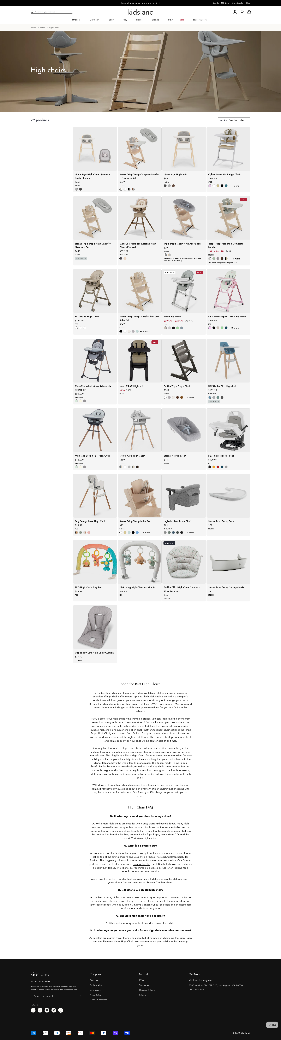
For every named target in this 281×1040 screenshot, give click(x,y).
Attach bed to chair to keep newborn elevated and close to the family (182, 260)
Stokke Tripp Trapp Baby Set (134, 521)
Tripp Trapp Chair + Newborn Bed (182, 243)
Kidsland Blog (96, 985)
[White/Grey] (165, 254)
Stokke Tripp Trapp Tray (221, 521)
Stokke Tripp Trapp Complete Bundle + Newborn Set (139, 175)
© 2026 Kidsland (241, 1033)
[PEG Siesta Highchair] (184, 291)
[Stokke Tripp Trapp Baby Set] (140, 496)
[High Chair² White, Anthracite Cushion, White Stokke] (125, 189)
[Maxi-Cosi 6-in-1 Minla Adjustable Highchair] (95, 361)
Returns (142, 995)
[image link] (40, 974)
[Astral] (165, 327)
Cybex (210, 182)
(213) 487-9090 (197, 989)
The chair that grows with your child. (223, 262)
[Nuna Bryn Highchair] (184, 149)
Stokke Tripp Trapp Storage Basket (226, 587)
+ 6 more (189, 397)
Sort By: (223, 120)
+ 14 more (234, 258)
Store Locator (238, 3)
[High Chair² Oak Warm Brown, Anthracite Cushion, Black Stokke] (133, 189)
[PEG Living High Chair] (95, 291)
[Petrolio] (226, 327)
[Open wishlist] (242, 11)
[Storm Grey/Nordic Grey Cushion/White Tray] (217, 258)
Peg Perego (132, 703)
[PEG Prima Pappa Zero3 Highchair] (228, 291)
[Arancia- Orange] (213, 466)
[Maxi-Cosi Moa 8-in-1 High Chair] (95, 430)
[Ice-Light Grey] (169, 327)
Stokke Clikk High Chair (132, 455)
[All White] (213, 185)
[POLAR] (84, 532)
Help (248, 3)
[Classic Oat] (80, 400)
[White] (125, 331)
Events (216, 3)
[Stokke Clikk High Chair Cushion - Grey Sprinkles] (184, 562)
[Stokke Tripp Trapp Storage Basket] (228, 562)
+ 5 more (145, 532)
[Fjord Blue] (120, 466)
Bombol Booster (141, 864)
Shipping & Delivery (147, 990)
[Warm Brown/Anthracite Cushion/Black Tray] (222, 258)
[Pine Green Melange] (169, 532)
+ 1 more (234, 185)
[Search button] (32, 11)
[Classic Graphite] (84, 400)
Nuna (77, 185)
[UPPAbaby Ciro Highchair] (228, 361)
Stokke (122, 185)
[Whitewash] (133, 331)
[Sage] (84, 327)
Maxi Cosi (180, 703)
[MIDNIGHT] (76, 532)
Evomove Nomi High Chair (118, 941)
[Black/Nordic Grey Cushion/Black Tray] (226, 258)
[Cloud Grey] (129, 466)
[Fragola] (217, 466)
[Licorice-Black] (173, 327)
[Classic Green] (76, 400)
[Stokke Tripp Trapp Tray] (228, 496)
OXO (153, 703)
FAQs (141, 980)
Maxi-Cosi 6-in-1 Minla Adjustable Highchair (93, 387)
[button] (77, 20)
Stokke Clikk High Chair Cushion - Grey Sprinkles (181, 588)
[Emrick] (217, 397)
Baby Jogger (165, 703)
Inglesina (168, 529)
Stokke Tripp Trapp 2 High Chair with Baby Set (139, 318)
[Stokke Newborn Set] (184, 430)
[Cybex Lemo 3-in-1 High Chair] (228, 149)
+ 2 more (234, 327)
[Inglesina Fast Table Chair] (184, 496)
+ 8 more (145, 331)
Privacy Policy (95, 995)
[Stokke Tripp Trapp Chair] (184, 361)
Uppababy (212, 394)
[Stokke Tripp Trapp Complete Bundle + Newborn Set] (140, 149)
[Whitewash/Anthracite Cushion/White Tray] (209, 258)
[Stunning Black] (222, 185)
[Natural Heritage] (125, 258)
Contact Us (144, 985)
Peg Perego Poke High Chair (90, 521)
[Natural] (125, 532)
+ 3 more (189, 532)
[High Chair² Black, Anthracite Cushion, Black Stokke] (129, 189)
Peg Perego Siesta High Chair (128, 755)
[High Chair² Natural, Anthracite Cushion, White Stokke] (120, 189)
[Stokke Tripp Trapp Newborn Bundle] (184, 218)
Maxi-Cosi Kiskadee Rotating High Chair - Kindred (137, 245)
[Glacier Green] (137, 331)
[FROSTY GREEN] (80, 532)
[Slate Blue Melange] (173, 532)
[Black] (120, 331)
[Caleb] (209, 397)
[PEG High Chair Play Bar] (95, 562)
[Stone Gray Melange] (165, 532)
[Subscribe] (80, 996)
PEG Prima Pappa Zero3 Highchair (227, 316)
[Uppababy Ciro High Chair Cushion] (95, 627)
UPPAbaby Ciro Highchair (222, 386)
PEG (76, 324)
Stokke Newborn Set (175, 455)
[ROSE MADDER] (88, 532)
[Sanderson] (80, 189)
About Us (94, 980)
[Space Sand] (76, 327)
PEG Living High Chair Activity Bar (137, 587)
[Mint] (177, 327)
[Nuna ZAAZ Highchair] (140, 361)
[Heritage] (76, 189)
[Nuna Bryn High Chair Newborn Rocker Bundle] (95, 149)
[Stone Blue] (226, 185)
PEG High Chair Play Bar (88, 587)
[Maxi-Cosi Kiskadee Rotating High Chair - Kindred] (140, 218)
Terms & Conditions (98, 999)
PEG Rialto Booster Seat (221, 455)
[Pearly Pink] (209, 185)
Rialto (125, 867)
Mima (120, 703)
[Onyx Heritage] (120, 258)
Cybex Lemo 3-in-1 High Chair (224, 174)
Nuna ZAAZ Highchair (131, 386)
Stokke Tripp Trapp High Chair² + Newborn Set (93, 245)
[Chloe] (213, 397)
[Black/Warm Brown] (137, 466)
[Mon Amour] (209, 327)
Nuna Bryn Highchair (175, 174)
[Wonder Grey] (181, 327)
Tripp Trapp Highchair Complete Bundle (225, 245)
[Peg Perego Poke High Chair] (95, 496)
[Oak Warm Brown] (181, 397)
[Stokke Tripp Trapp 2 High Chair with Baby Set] (140, 291)
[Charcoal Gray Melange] (177, 532)
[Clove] (173, 185)
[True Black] (80, 327)
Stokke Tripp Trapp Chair (177, 386)
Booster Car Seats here (159, 882)
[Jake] (222, 397)
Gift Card (225, 3)
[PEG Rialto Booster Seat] (228, 430)
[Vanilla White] (129, 331)
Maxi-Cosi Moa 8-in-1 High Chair (92, 455)
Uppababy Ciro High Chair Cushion (94, 652)
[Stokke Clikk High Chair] (140, 430)
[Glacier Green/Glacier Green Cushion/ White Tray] (213, 258)
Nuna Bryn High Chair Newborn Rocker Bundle (92, 175)
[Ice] (226, 466)
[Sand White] (217, 185)
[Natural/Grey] (169, 254)
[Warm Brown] (177, 397)
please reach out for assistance (114, 792)
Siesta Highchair (172, 316)
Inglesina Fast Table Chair (177, 521)
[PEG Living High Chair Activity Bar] (140, 562)
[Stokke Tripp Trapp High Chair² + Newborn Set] (95, 218)
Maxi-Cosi (123, 255)
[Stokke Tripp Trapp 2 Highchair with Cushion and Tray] (228, 218)
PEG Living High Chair (87, 316)
